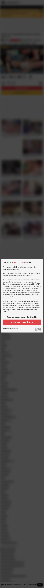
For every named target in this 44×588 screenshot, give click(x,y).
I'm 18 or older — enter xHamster (22, 322)
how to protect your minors (10, 328)
